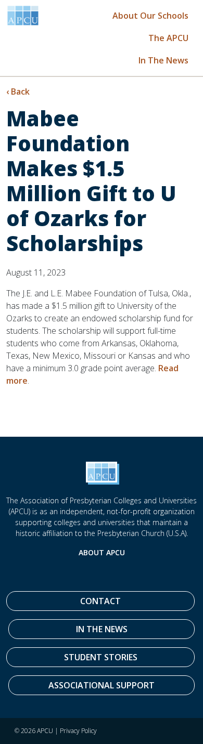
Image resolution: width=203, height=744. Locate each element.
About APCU (102, 552)
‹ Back (18, 91)
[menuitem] (150, 15)
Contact (100, 601)
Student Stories (100, 657)
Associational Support (101, 685)
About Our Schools (150, 15)
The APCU (168, 38)
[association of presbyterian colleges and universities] (23, 15)
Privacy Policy (78, 730)
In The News (163, 60)
